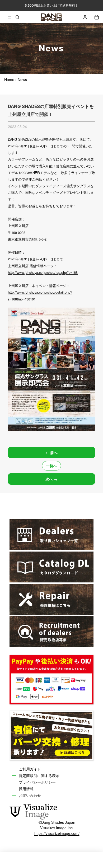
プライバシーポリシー (37, 782)
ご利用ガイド (30, 768)
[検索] (17, 17)
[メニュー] (6, 17)
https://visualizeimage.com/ (56, 833)
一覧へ (51, 465)
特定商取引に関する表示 (39, 775)
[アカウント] (85, 17)
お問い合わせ (30, 795)
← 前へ (51, 452)
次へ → (51, 479)
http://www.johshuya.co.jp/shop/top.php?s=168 (43, 272)
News (22, 79)
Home (9, 79)
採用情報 (26, 788)
